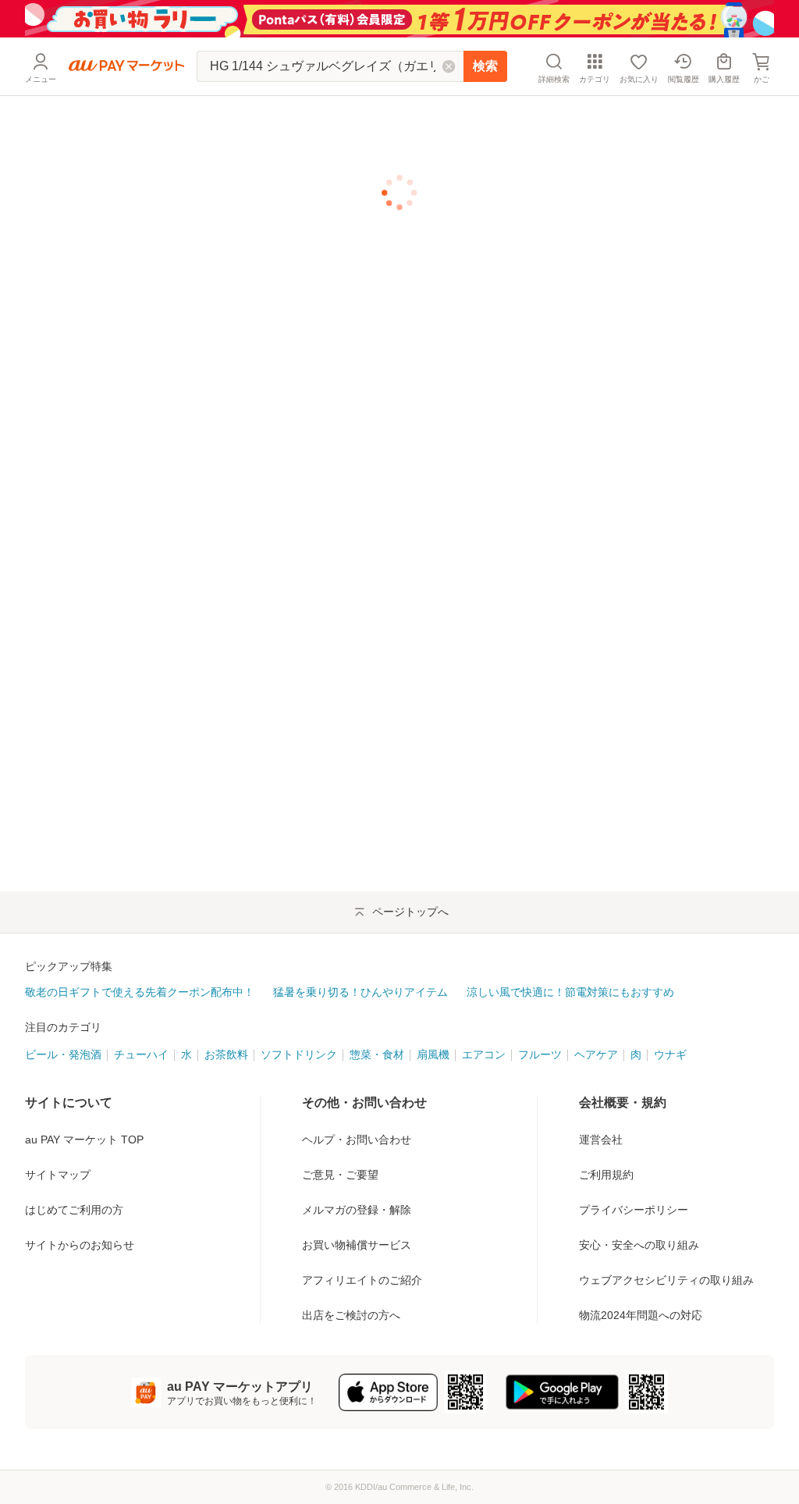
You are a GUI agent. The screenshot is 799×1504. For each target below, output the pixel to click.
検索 (485, 66)
